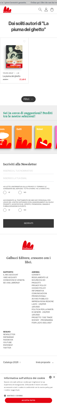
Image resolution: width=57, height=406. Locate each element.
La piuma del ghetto (11, 76)
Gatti (15, 129)
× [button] (54, 377)
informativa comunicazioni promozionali (39, 293)
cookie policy (39, 288)
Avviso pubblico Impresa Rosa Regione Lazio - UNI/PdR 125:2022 (43, 303)
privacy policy (39, 286)
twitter (7, 348)
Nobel (37, 129)
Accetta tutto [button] (28, 400)
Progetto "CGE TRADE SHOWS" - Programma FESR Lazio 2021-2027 (42, 320)
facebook (8, 340)
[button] (13, 395)
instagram (8, 337)
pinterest (8, 345)
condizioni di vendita (14, 280)
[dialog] (28, 390)
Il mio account (10, 275)
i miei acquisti (10, 278)
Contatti (36, 275)
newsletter (9, 335)
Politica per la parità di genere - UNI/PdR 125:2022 (42, 312)
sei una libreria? (11, 283)
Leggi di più (15, 390)
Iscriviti (28, 223)
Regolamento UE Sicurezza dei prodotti (40, 280)
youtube (7, 343)
